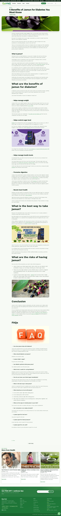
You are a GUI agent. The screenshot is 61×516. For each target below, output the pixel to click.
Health (10, 7)
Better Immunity (23, 501)
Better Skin (22, 500)
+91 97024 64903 (50, 501)
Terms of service (51, 514)
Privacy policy (36, 509)
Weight (21, 504)
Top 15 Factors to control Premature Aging (11, 469)
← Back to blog (30, 443)
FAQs (35, 503)
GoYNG (36, 514)
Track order (36, 505)
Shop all (21, 507)
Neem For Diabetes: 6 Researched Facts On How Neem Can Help (49, 470)
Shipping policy (56, 514)
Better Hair (22, 503)
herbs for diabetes (35, 313)
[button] (14, 3)
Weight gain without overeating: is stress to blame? (30, 470)
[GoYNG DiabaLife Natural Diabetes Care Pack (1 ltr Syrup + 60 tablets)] (30, 146)
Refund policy (36, 507)
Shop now (43, 3)
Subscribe (51, 491)
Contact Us (36, 502)
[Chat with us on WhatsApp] (59, 514)
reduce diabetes (15, 315)
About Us (35, 500)
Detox (21, 505)
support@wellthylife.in (51, 503)
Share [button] (14, 440)
